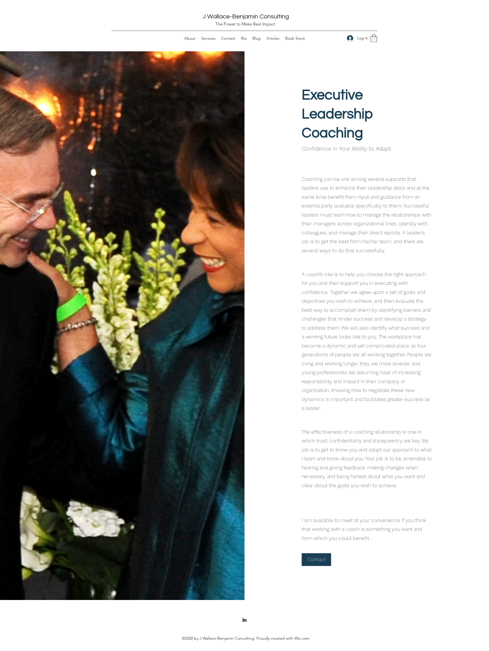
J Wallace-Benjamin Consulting (246, 16)
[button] (373, 38)
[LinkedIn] (244, 620)
